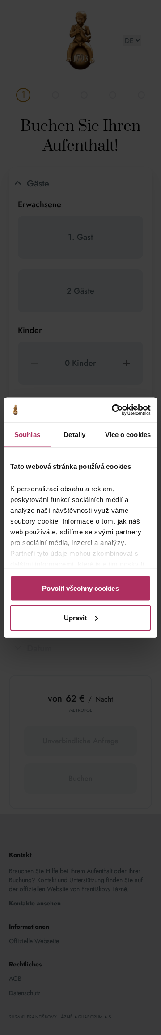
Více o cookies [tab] (128, 434)
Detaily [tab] (74, 434)
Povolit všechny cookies (80, 588)
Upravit (75, 617)
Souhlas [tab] (27, 434)
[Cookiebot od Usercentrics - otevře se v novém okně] (113, 410)
